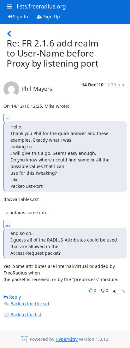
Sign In (20, 16)
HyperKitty (67, 339)
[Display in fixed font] (114, 291)
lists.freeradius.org (41, 6)
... (7, 117)
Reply (14, 297)
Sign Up (51, 16)
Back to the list (25, 315)
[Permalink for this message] (123, 291)
